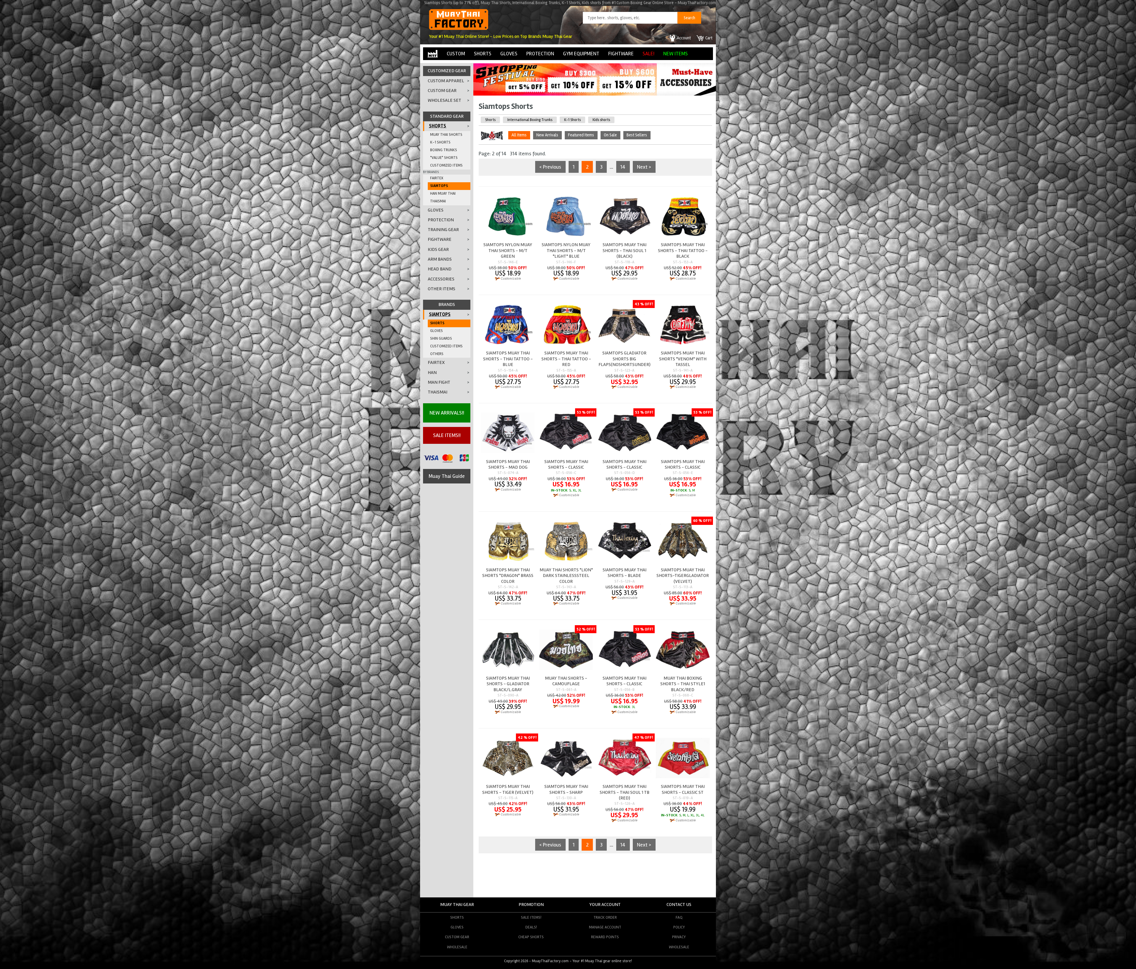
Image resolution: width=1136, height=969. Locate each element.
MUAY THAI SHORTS (446, 134)
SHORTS (482, 53)
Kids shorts (601, 119)
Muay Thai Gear (457, 904)
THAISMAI (438, 201)
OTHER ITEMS (441, 289)
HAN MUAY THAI (443, 193)
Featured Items (581, 135)
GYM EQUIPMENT (581, 53)
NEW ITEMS (675, 53)
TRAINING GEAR (443, 230)
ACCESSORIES (441, 279)
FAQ (679, 917)
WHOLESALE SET (444, 100)
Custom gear (457, 936)
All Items (519, 135)
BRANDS (446, 304)
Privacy (679, 936)
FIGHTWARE (621, 53)
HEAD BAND (439, 269)
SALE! (648, 53)
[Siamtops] (492, 136)
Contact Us (679, 904)
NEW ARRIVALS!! (447, 412)
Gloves (457, 927)
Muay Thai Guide (447, 476)
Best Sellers (637, 135)
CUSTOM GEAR (442, 90)
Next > (644, 167)
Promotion (531, 904)
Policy (679, 927)
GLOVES (508, 53)
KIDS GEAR (438, 249)
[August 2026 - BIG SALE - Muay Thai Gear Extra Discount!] (565, 94)
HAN (432, 372)
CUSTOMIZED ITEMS (446, 165)
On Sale (610, 135)
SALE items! (531, 917)
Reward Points (605, 936)
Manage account (605, 927)
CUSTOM (456, 53)
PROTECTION (540, 53)
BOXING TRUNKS (443, 150)
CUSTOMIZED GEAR (447, 71)
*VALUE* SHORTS (444, 157)
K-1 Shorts (572, 119)
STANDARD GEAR (447, 116)
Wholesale (457, 946)
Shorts (490, 119)
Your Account (605, 904)
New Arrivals (547, 135)
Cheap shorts (531, 936)
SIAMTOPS (439, 185)
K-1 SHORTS (440, 142)
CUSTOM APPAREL (446, 81)
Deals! (531, 927)
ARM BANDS (440, 259)
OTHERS (436, 354)
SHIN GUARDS (441, 338)
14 (622, 167)
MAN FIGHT (439, 382)
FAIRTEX (436, 178)
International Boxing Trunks (529, 119)
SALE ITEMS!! (447, 435)
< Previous (550, 167)
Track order (605, 917)
